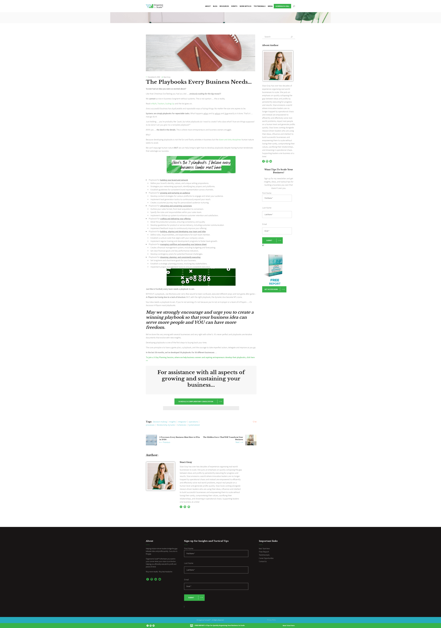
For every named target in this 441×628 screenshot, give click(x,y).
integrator (182, 421)
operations (193, 421)
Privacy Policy (271, 620)
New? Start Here (289, 626)
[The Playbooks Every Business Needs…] (160, 476)
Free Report (264, 551)
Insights (172, 421)
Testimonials (264, 555)
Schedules (181, 425)
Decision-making (160, 421)
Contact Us (263, 561)
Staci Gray (166, 77)
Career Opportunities (266, 558)
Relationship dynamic (166, 425)
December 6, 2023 (154, 77)
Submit (269, 240)
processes (150, 425)
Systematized (194, 425)
